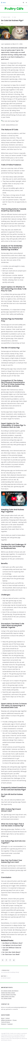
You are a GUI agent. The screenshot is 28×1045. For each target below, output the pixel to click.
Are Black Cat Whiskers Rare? (12, 943)
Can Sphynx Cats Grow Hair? (12, 945)
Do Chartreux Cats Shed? (11, 954)
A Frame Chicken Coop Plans (8, 994)
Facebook (9, 1024)
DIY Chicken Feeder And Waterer (9, 990)
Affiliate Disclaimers (6, 1020)
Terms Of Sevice (5, 1022)
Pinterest (3, 1024)
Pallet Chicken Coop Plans (8, 996)
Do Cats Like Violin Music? (11, 952)
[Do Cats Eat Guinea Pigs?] (14, 33)
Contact (8, 1018)
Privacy (15, 1020)
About (2, 1018)
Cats (15, 17)
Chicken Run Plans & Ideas (8, 992)
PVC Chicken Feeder (6, 998)
